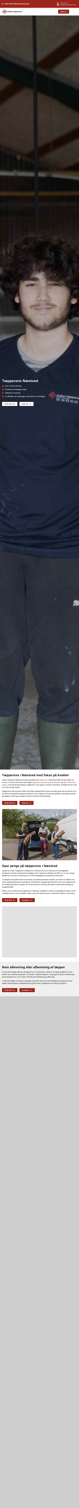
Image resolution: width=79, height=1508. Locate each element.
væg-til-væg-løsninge (43, 782)
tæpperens (43, 780)
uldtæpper (57, 782)
